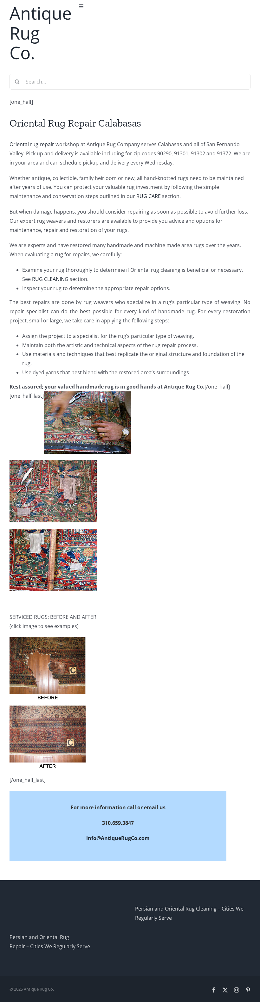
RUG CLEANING (50, 279)
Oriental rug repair (32, 144)
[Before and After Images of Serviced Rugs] (48, 641)
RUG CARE (148, 196)
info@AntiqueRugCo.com (118, 838)
